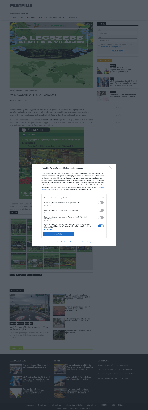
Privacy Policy (86, 242)
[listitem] (74, 198)
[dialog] (74, 205)
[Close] (111, 168)
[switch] (101, 202)
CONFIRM (58, 234)
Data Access (74, 242)
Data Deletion (61, 242)
